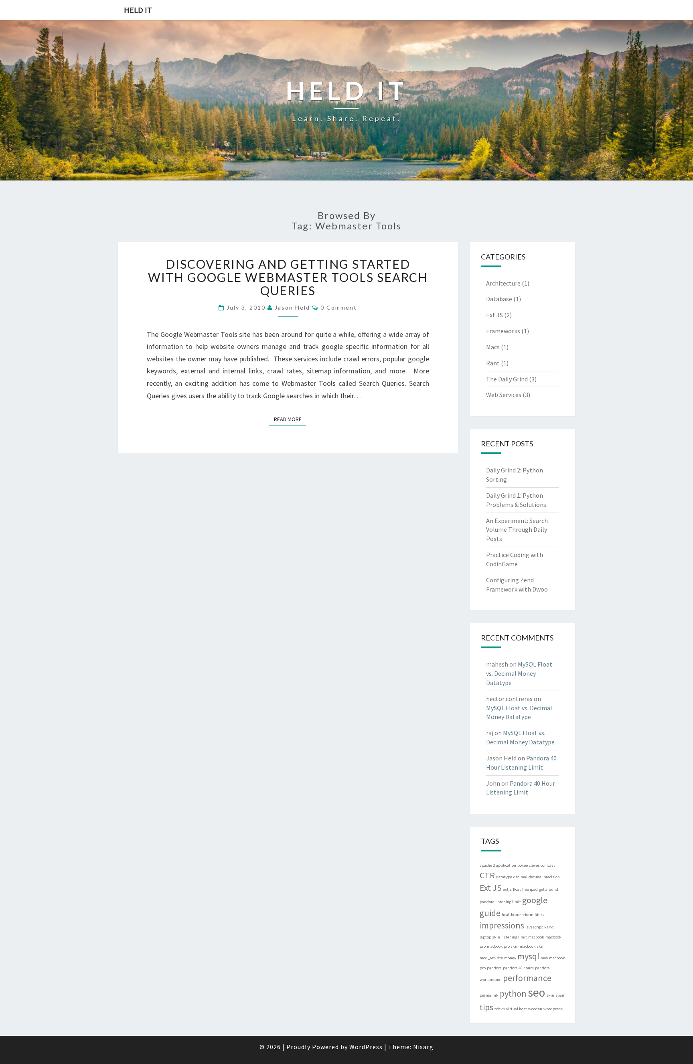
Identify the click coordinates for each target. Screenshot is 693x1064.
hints (539, 914)
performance (527, 977)
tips (486, 1007)
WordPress (366, 1047)
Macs (493, 347)
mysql (528, 956)
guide (490, 912)
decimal (520, 877)
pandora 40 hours (518, 968)
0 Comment (338, 307)
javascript (534, 927)
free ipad (530, 889)
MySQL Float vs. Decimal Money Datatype (519, 673)
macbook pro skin (503, 946)
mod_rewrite (491, 958)
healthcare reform (517, 914)
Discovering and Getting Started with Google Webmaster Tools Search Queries (288, 277)
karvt (549, 927)
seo (536, 992)
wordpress (553, 1008)
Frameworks (503, 331)
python (513, 993)
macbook (536, 937)
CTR (487, 875)
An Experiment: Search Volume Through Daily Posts (517, 530)
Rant (493, 363)
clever (534, 865)
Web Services (503, 395)
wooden (535, 1008)
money (510, 958)
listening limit (514, 937)
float (517, 889)
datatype (504, 877)
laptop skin (490, 937)
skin (550, 995)
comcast (548, 865)
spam (560, 995)
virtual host (516, 1008)
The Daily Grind (507, 379)
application (506, 865)
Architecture (503, 283)
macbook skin (532, 946)
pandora (494, 968)
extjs (507, 889)
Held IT (138, 10)
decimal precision (544, 877)
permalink (489, 995)
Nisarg (423, 1047)
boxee (522, 865)
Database (499, 299)
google (534, 900)
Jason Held (292, 307)
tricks (499, 1008)
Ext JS (494, 315)
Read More (290, 419)
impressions (502, 925)
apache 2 (487, 865)
